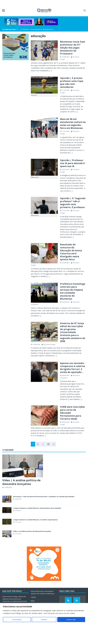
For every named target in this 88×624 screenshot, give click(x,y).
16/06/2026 (36, 344)
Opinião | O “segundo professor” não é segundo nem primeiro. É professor (72, 203)
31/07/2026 (65, 90)
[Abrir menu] (3, 10)
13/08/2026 (8, 487)
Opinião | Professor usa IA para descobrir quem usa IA (72, 163)
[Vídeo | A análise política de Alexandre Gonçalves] (22, 465)
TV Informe (7, 450)
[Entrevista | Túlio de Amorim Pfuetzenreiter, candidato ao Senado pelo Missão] (6, 499)
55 (48, 444)
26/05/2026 (65, 422)
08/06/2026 (65, 375)
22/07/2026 (65, 210)
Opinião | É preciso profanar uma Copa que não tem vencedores (71, 82)
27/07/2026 (18, 534)
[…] (50, 70)
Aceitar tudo (71, 619)
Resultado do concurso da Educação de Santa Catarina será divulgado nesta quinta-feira (71, 252)
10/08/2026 (65, 57)
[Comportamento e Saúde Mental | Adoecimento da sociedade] (6, 510)
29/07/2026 (65, 169)
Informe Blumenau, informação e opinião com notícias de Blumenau (43, 592)
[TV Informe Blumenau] (68, 600)
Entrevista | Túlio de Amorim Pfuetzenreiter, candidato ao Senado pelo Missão (43, 496)
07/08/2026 (18, 510)
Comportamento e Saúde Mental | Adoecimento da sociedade (37, 508)
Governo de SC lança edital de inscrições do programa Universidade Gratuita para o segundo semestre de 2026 (72, 332)
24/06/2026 (65, 263)
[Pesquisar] (84, 10)
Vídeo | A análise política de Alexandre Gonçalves (21, 482)
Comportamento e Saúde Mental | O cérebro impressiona (35, 520)
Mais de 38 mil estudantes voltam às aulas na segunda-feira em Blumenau (73, 124)
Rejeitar (44, 619)
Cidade (33, 597)
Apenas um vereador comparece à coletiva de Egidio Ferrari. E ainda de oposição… (72, 368)
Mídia (33, 601)
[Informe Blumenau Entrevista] (76, 600)
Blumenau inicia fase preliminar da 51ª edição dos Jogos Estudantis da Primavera (72, 47)
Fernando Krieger (49, 344)
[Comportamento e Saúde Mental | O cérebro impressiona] (6, 522)
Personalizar (16, 619)
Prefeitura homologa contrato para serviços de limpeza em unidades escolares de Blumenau (72, 291)
